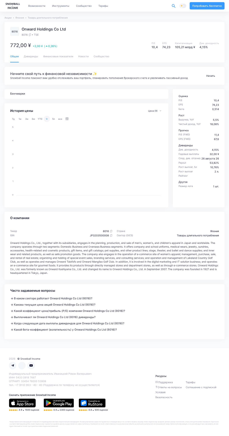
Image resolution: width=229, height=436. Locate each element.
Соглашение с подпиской (201, 387)
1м (20, 119)
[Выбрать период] (67, 119)
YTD (40, 119)
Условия (160, 392)
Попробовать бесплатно (207, 5)
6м (33, 119)
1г (47, 119)
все (60, 119)
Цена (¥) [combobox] (153, 110)
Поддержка (165, 382)
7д (13, 119)
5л (53, 119)
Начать (210, 75)
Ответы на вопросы (170, 387)
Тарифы (190, 382)
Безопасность (163, 397)
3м (26, 119)
